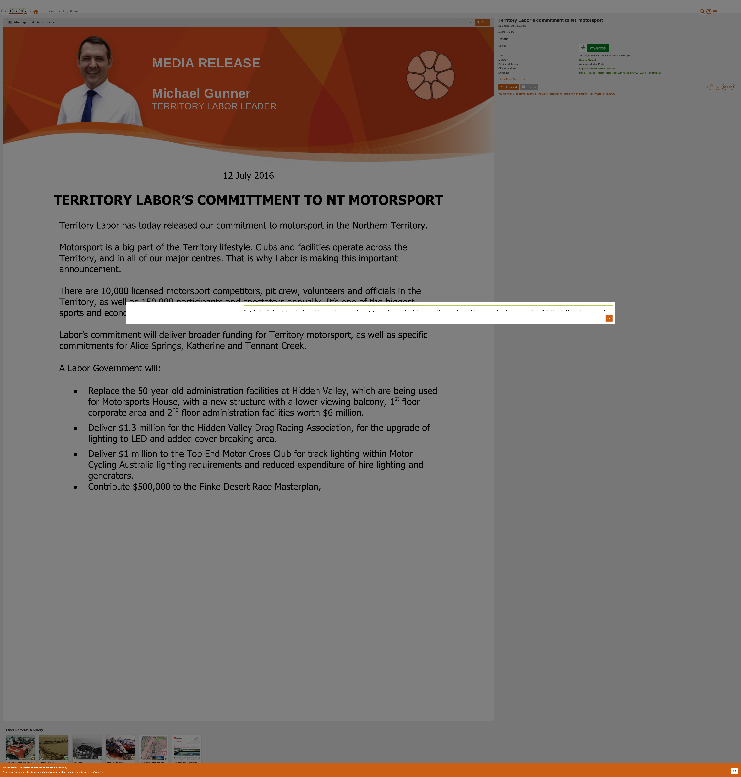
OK (609, 318)
